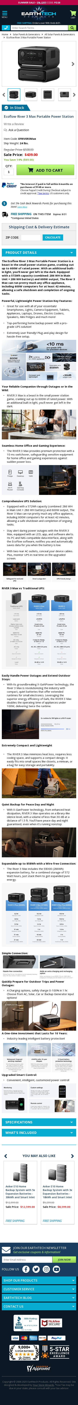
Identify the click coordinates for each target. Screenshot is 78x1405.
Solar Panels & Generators (26, 34)
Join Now (64, 1259)
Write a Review (14, 124)
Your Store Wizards (43, 1385)
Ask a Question (19, 130)
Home (5, 34)
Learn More (22, 207)
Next (73, 64)
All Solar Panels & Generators (60, 34)
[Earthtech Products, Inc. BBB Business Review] (21, 1323)
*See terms (43, 193)
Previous (5, 1156)
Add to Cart (49, 170)
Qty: (8, 166)
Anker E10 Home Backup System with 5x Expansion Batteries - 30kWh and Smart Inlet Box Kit (20, 1194)
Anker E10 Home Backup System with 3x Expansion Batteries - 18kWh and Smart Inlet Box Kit (57, 1194)
